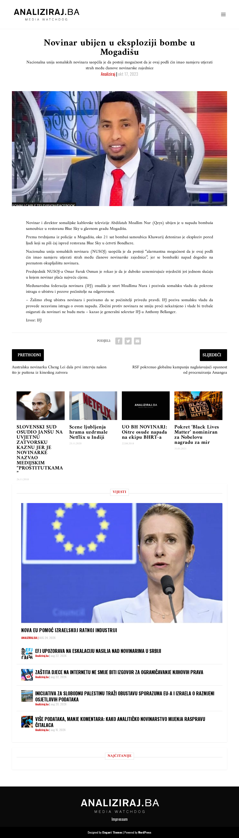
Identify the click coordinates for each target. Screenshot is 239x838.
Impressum (120, 819)
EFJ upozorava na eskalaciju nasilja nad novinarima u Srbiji (98, 650)
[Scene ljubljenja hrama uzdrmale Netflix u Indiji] (93, 405)
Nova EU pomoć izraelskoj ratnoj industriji (69, 630)
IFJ (39, 320)
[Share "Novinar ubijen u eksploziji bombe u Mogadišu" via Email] (137, 341)
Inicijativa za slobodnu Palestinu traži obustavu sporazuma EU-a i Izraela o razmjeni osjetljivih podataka (124, 696)
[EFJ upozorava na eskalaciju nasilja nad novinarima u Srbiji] (27, 653)
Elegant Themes (112, 832)
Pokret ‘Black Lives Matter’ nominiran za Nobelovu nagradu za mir (196, 435)
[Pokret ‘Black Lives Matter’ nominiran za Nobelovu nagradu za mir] (198, 405)
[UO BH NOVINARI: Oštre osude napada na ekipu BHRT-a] (146, 405)
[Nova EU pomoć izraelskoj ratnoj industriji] (121, 563)
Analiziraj (108, 74)
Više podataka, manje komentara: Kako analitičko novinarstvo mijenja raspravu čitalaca (120, 721)
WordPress (144, 832)
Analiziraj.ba (29, 638)
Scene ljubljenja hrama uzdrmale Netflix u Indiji (88, 432)
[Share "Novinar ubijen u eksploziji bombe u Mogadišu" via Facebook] (118, 341)
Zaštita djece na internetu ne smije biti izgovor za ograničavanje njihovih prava (119, 672)
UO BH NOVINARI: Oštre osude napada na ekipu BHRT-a (144, 432)
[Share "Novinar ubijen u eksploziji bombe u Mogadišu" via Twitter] (128, 341)
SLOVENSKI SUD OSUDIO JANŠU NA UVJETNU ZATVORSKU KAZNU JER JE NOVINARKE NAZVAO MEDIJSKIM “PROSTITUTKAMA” (40, 450)
